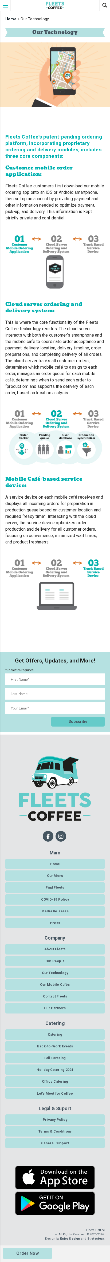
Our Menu (55, 876)
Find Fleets (55, 887)
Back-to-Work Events (55, 1046)
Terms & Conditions (55, 1131)
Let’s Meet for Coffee (55, 1093)
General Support (55, 1143)
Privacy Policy (55, 1120)
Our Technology (55, 973)
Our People (55, 961)
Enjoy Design (70, 1238)
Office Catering (55, 1081)
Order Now (27, 1253)
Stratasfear (95, 1238)
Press (55, 923)
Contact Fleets (55, 996)
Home (11, 19)
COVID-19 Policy (55, 899)
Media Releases (55, 911)
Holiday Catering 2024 (55, 1070)
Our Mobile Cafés (55, 985)
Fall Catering (55, 1058)
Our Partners (55, 1008)
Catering (55, 1034)
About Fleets (54, 949)
